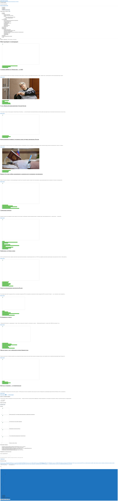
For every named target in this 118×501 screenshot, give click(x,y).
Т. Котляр (50, 462)
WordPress (16, 464)
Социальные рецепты (5, 210)
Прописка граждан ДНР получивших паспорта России (10, 446)
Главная (3, 12)
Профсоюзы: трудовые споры (7, 250)
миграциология (38, 463)
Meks (8, 464)
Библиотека (4, 28)
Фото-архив (6, 26)
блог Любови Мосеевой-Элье (10, 473)
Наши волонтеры (6, 25)
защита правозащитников (6, 244)
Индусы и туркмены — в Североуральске (10, 385)
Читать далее (2, 77)
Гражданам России (7, 32)
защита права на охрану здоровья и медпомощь (9, 206)
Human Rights (6, 34)
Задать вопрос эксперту (4, 0)
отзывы (5, 18)
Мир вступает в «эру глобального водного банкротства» (14, 350)
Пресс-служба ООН (6, 213)
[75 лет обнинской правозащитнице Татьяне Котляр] (5, 435)
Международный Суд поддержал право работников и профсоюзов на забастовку (22, 414)
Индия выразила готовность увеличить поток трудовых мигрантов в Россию (19, 139)
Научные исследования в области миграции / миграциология (13, 488)
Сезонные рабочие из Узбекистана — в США (11, 69)
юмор (3, 493)
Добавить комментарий (4, 143)
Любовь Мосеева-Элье (6, 108)
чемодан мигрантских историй (7, 36)
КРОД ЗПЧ (4, 483)
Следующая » (2, 400)
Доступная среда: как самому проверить (15, 421)
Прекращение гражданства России (14, 428)
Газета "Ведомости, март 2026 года (8, 72)
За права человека (3, 2)
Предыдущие (2, 394)
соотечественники (44, 463)
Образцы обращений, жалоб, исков (9, 30)
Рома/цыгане (6, 33)
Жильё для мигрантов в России (7, 447)
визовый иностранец (5, 135)
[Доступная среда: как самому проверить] (5, 421)
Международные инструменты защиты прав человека (10, 208)
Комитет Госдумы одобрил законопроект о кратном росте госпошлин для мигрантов (21, 174)
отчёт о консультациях (7, 21)
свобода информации (5, 314)
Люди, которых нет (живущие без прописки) (11, 20)
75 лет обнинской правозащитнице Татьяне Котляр (13, 105)
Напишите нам (2, 404)
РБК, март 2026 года (6, 142)
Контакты (3, 35)
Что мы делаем (4, 19)
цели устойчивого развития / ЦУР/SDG (8, 315)
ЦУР (68, 462)
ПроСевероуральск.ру (6, 388)
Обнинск (43, 462)
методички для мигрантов (8, 31)
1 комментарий (3, 110)
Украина (65, 462)
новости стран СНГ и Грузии (8, 15)
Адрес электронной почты (4, 453)
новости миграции (7, 14)
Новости (3, 13)
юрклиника (6, 24)
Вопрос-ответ (4, 27)
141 (8, 394)
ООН (40, 462)
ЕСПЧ (3, 243)
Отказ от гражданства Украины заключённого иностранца (11, 448)
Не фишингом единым (6, 317)
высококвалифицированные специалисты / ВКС (10, 65)
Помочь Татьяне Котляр (4, 5)
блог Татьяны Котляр (9, 17)
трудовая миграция (5, 67)
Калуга (25, 462)
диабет (92, 462)
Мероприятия (6, 23)
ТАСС (4, 176)
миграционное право (7, 29)
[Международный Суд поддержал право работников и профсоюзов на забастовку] (5, 414)
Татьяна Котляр (5, 290)
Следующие (12, 394)
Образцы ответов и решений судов (7, 247)
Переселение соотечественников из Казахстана (9, 449)
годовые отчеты (6, 478)
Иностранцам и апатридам (6, 66)
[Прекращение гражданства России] (5, 428)
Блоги (5, 16)
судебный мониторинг (7, 22)
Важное (3, 101)
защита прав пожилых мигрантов (7, 205)
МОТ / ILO (4, 246)
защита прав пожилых (10, 463)
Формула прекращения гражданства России (11, 288)
